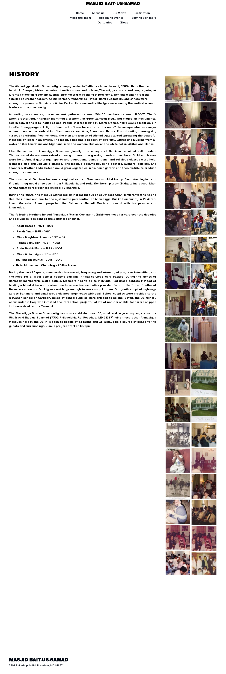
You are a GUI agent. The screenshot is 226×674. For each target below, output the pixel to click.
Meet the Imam (80, 18)
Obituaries (105, 22)
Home (80, 13)
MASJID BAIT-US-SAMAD (113, 3)
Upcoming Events (111, 18)
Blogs (124, 22)
